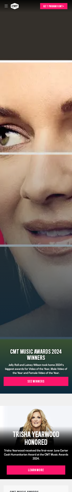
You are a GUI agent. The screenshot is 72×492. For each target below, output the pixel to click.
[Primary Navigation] (6, 6)
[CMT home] (15, 6)
